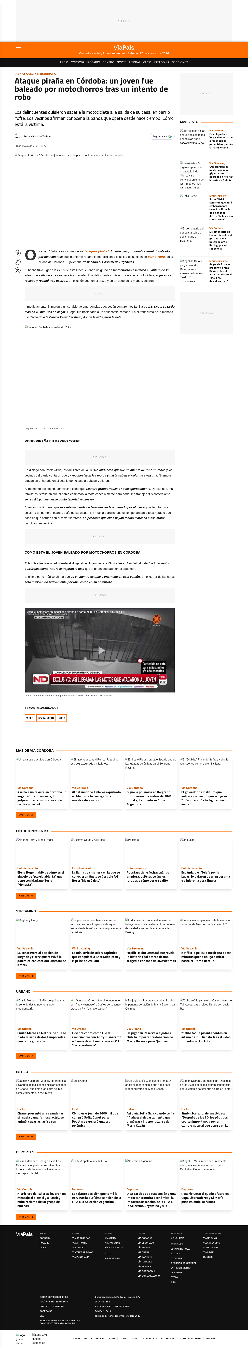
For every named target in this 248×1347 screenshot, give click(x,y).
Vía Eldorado (146, 1243)
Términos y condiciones (54, 1297)
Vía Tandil (78, 1247)
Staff (43, 1316)
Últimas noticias (180, 1249)
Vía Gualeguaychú (149, 1276)
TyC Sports (167, 1338)
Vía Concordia (146, 1271)
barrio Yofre (156, 256)
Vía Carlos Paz (81, 1238)
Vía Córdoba (24, 74)
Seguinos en (160, 136)
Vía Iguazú (144, 1247)
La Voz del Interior (189, 1338)
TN (85, 1338)
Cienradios (150, 1338)
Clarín (76, 1338)
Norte (122, 62)
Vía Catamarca (114, 1247)
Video (29, 718)
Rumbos (208, 1257)
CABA (43, 1247)
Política (175, 1254)
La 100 (123, 1338)
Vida (173, 1282)
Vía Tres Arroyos (82, 1252)
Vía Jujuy (110, 1238)
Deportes (176, 1272)
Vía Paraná (144, 1266)
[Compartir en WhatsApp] (18, 262)
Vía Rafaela (145, 1262)
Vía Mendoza (112, 1258)
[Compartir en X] (18, 270)
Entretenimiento (181, 1268)
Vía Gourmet (210, 1247)
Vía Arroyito (80, 1243)
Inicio (64, 62)
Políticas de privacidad (54, 1302)
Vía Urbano (210, 1238)
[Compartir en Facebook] (18, 253)
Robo (62, 718)
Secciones (180, 62)
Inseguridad (46, 74)
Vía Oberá (144, 1252)
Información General (184, 1263)
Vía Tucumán (112, 1243)
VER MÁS (24, 815)
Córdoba (78, 62)
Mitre (112, 1338)
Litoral (135, 62)
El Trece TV (98, 1338)
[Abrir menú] (47, 47)
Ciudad (135, 1338)
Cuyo (147, 62)
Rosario (93, 62)
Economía (176, 1258)
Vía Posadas (145, 1238)
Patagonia (161, 62)
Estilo (174, 1277)
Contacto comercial (52, 1306)
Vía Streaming (211, 1243)
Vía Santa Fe (145, 1257)
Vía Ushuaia (177, 1238)
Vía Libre (208, 1252)
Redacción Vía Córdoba (37, 136)
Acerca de (46, 1311)
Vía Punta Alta (80, 1257)
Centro (108, 62)
